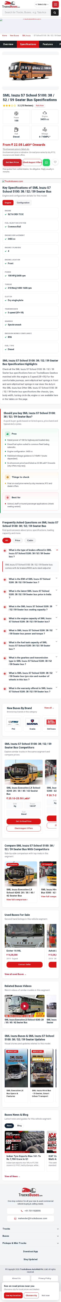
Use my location (13, 1295)
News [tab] (9, 1126)
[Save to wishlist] (55, 162)
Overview (8, 44)
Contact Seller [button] (24, 965)
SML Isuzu (26, 36)
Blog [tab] (19, 1126)
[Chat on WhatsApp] (46, 162)
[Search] (55, 12)
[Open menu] (55, 4)
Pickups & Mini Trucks (14, 1243)
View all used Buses (15, 974)
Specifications (28, 44)
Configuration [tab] (23, 202)
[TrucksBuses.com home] (17, 4)
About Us (16, 1278)
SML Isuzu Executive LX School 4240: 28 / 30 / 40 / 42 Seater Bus (23, 790)
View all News (12, 1176)
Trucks (6, 1228)
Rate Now (40, 106)
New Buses (14, 36)
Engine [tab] (8, 202)
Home (4, 36)
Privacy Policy (44, 1278)
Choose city (31, 1295)
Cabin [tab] (30, 540)
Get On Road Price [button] (23, 821)
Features (48, 44)
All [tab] (6, 540)
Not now (46, 1295)
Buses (6, 1236)
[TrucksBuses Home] (30, 1192)
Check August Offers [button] (32, 162)
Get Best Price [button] (12, 162)
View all (49, 708)
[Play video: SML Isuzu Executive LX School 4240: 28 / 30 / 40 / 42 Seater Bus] (25, 1006)
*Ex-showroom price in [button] (16, 149)
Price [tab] (17, 540)
